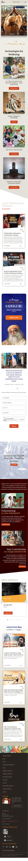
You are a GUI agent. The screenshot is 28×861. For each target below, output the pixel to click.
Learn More (14, 464)
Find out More (14, 187)
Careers (4, 791)
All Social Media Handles (8, 850)
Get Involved (14, 153)
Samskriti (5, 779)
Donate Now (22, 566)
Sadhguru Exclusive (7, 770)
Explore (14, 121)
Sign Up (14, 426)
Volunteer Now (5, 524)
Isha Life (5, 782)
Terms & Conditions (7, 855)
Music (4, 761)
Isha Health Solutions (8, 785)
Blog (4, 758)
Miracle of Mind (7, 755)
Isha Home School (7, 776)
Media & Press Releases (8, 764)
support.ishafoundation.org (10, 821)
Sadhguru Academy (7, 773)
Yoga (4, 767)
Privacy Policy (14, 855)
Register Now (14, 88)
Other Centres (5, 824)
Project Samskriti (7, 788)
